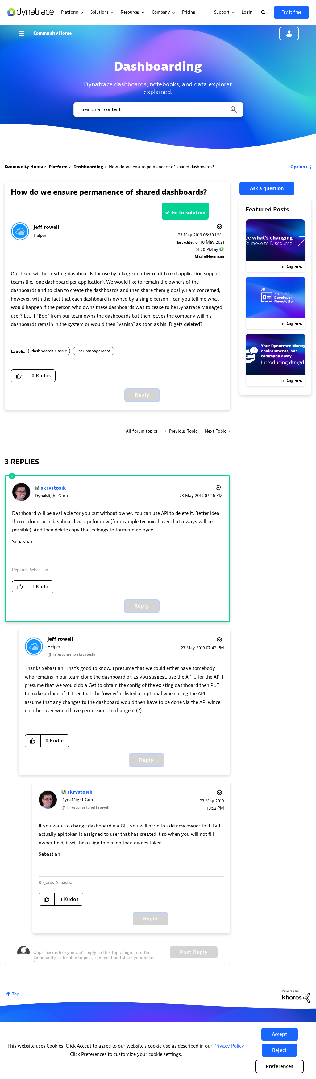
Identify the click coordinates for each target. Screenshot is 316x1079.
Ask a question (267, 188)
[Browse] (24, 33)
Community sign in (289, 33)
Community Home (52, 33)
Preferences (279, 1066)
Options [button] (298, 167)
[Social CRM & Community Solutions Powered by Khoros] (296, 996)
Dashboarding (88, 167)
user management (93, 351)
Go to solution (188, 213)
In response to (74, 654)
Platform (58, 167)
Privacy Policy (228, 1046)
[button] (279, 1034)
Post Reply (194, 952)
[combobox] (158, 109)
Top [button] (15, 994)
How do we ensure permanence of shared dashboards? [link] (161, 167)
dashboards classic (49, 351)
